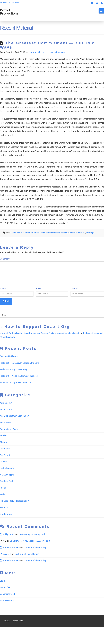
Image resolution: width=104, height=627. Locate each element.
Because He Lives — (9, 356)
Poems (3, 488)
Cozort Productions (9, 12)
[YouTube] (97, 3)
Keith (19, 2)
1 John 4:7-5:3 (17, 233)
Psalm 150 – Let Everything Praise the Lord (19, 363)
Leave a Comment (57, 52)
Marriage (90, 233)
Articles (33, 52)
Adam (2, 2)
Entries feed (5, 587)
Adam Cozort (6, 409)
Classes (3, 442)
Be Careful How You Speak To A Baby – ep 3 (30, 541)
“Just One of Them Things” (35, 547)
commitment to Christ (35, 233)
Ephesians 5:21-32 (76, 233)
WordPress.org (7, 600)
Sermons (4, 507)
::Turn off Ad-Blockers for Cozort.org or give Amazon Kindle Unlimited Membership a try (40, 333)
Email (39, 289)
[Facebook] (92, 3)
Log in (2, 581)
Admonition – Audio (9, 429)
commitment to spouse (56, 233)
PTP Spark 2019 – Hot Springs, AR (15, 501)
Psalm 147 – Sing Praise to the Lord (16, 382)
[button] (101, 10)
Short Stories (6, 514)
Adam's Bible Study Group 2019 (14, 416)
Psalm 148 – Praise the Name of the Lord (19, 376)
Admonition (5, 422)
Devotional (5, 449)
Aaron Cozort (6, 403)
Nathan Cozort (7, 475)
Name (3, 289)
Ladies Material (7, 468)
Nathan (7, 2)
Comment (5, 259)
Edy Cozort (5, 455)
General (42, 52)
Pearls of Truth (6, 481)
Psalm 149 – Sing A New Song (13, 369)
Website (74, 289)
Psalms (3, 494)
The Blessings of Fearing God (31, 534)
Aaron (14, 2)
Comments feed (7, 594)
